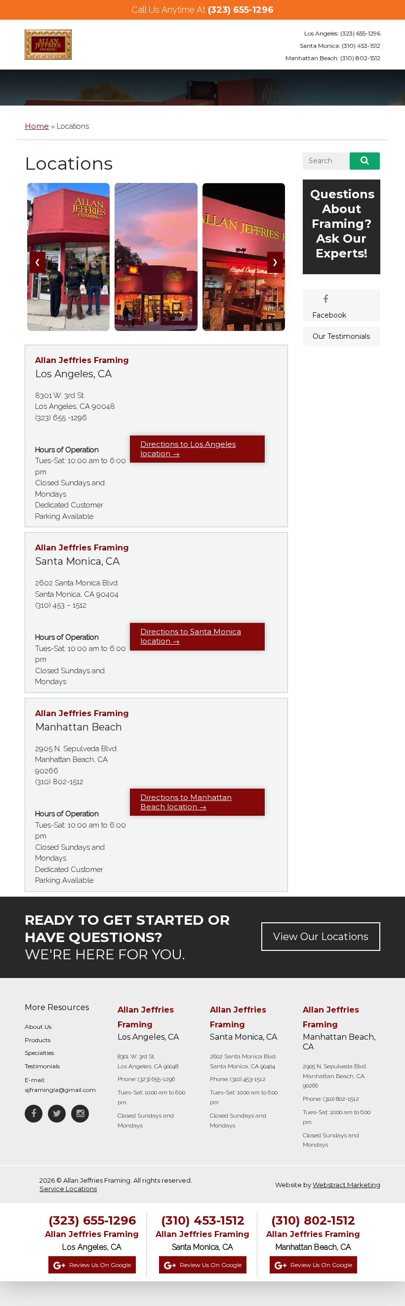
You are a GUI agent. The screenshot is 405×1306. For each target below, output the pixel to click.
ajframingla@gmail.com (60, 1089)
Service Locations (68, 1189)
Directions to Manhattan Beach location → (186, 802)
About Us (38, 1026)
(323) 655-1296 (241, 9)
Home (37, 126)
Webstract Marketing (346, 1185)
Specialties (39, 1052)
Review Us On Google (99, 1265)
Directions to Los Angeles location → (188, 448)
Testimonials (42, 1066)
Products (37, 1040)
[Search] (365, 161)
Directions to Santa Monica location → (190, 636)
